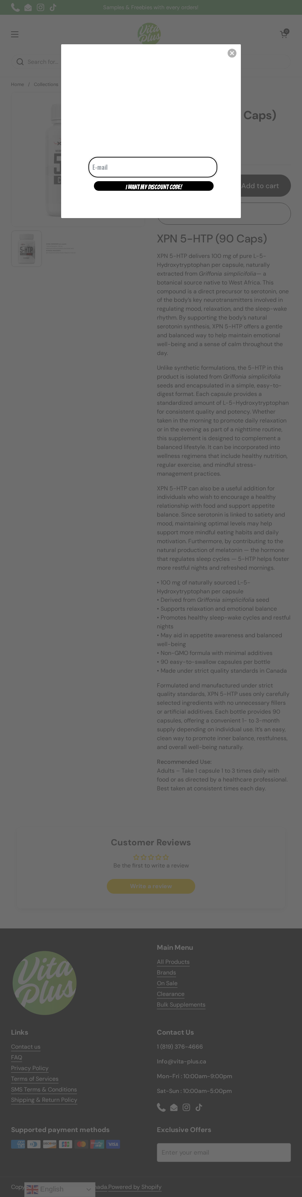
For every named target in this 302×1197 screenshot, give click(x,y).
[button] (232, 53)
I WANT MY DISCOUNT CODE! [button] (154, 187)
